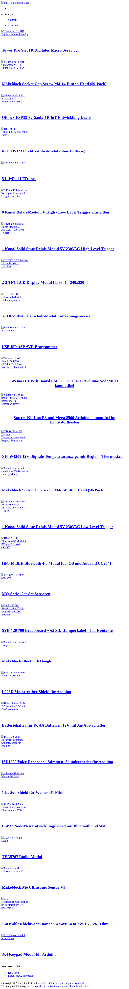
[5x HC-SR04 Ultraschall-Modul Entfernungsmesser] (14, 300)
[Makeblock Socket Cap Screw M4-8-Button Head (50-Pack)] (14, 474)
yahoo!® (79, 983)
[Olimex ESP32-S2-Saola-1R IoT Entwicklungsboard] (14, 101)
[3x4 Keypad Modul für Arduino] (14, 938)
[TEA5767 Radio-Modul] (14, 840)
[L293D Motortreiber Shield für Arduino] (14, 675)
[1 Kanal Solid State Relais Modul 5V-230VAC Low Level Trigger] (14, 510)
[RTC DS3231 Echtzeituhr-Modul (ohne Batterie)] (14, 135)
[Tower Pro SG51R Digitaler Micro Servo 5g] (14, 34)
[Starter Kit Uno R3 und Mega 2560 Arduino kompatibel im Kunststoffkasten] (14, 403)
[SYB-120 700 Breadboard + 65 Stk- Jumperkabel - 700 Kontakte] (14, 614)
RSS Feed (13, 972)
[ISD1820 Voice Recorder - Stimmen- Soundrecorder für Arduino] (14, 745)
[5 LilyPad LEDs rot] (13, 162)
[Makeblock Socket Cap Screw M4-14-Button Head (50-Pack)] (14, 67)
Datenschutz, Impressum (21, 975)
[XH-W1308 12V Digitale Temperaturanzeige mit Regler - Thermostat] (14, 440)
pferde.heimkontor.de (80, 986)
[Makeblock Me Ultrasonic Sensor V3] (14, 871)
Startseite (13, 19)
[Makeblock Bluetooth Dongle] (14, 645)
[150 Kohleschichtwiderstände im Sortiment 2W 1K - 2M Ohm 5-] (14, 907)
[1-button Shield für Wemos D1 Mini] (14, 776)
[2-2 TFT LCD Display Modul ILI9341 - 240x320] (14, 266)
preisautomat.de (55, 986)
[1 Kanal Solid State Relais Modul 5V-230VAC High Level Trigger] (14, 232)
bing (67, 983)
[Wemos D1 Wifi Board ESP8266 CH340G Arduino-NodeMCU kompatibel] (14, 367)
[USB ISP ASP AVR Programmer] (14, 330)
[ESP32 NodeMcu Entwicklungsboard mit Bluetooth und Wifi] (14, 810)
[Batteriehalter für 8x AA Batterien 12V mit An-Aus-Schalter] (14, 709)
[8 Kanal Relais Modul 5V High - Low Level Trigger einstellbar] (14, 196)
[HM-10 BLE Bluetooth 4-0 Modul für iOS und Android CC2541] (14, 547)
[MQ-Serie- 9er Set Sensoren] (14, 577)
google (59, 983)
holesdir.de (39, 986)
